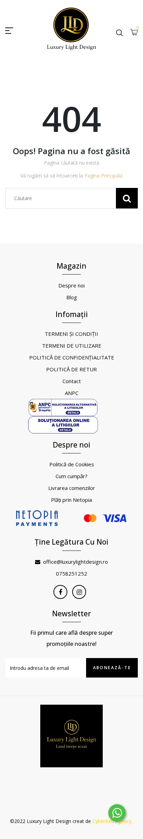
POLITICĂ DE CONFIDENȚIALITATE (71, 357)
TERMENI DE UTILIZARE (71, 345)
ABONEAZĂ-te (112, 668)
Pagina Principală (103, 175)
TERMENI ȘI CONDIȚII (71, 333)
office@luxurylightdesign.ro (75, 561)
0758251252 (71, 573)
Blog (71, 297)
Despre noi (71, 285)
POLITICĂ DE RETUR (71, 369)
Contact (71, 381)
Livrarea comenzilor (71, 487)
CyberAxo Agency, (112, 821)
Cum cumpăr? (71, 476)
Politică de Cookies (71, 464)
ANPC (71, 392)
